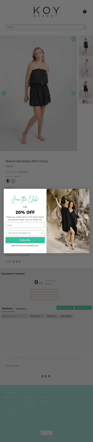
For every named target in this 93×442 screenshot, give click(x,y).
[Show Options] (42, 233)
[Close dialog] (86, 192)
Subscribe (25, 240)
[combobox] (24, 233)
